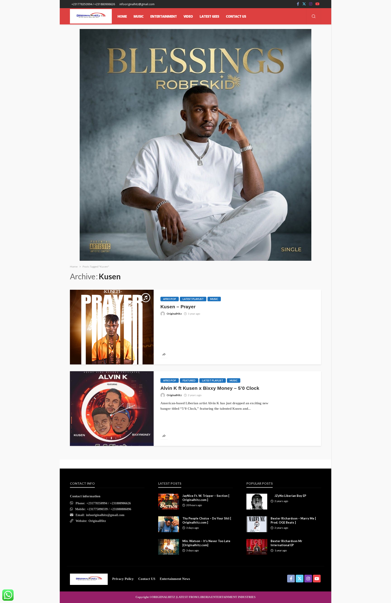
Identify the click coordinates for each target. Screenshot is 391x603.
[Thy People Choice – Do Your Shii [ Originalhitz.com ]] (168, 524)
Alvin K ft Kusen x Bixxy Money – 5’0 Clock (209, 388)
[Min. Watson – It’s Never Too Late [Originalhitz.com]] (168, 547)
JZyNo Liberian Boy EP (290, 496)
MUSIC (138, 16)
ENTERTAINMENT (163, 16)
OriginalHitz (174, 313)
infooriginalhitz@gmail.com (105, 515)
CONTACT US (236, 16)
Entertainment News (175, 579)
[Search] (313, 16)
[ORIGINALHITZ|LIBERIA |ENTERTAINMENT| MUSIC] (89, 579)
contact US (146, 579)
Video (188, 16)
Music (214, 298)
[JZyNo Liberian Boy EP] (256, 502)
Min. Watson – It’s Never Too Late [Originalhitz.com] (206, 543)
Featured (189, 380)
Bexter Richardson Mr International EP (286, 543)
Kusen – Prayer (178, 306)
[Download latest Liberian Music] (91, 16)
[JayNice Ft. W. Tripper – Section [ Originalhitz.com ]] (168, 502)
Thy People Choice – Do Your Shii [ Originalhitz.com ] (206, 520)
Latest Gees (209, 16)
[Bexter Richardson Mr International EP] (256, 547)
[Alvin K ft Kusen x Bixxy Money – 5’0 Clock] (112, 408)
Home (122, 16)
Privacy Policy (123, 579)
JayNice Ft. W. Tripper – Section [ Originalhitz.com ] (205, 498)
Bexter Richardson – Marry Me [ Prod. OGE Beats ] (293, 520)
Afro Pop (169, 298)
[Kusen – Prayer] (112, 327)
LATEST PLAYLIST (193, 298)
